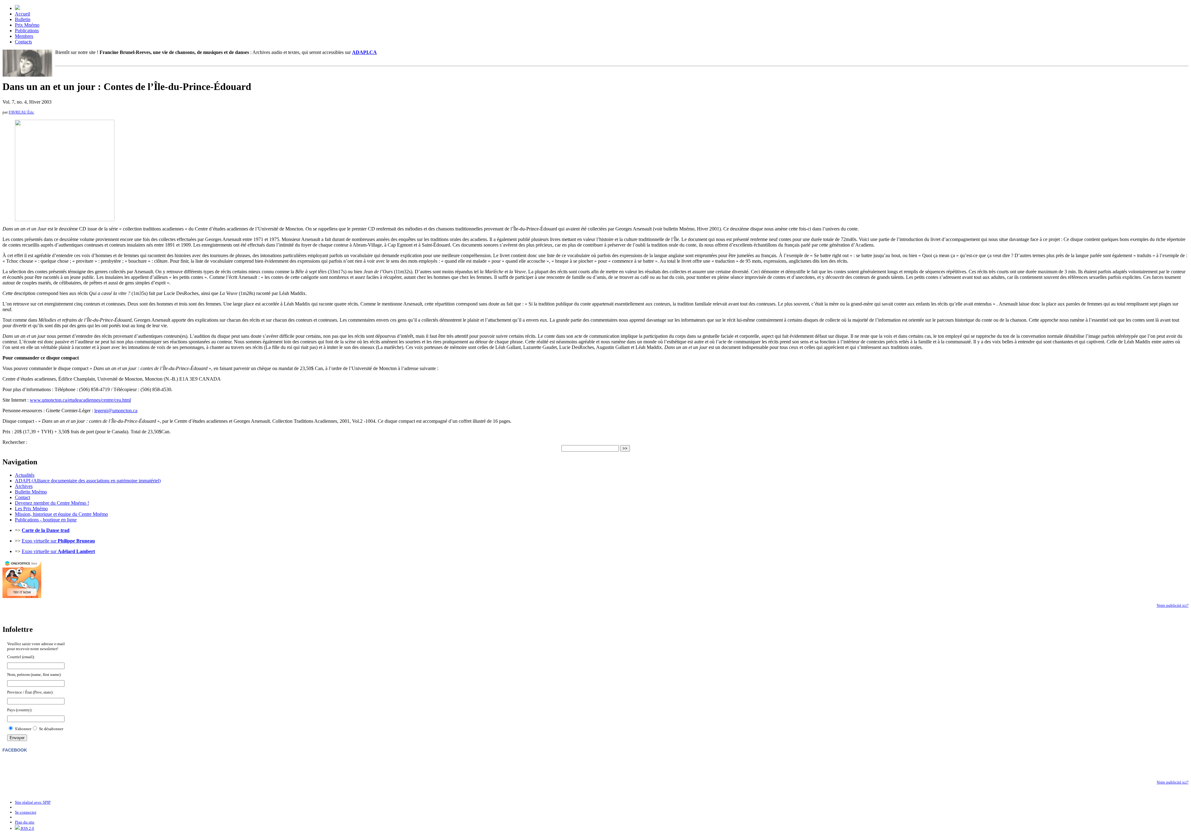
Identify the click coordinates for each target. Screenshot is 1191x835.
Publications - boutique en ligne (46, 519)
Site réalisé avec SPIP (33, 802)
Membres (24, 36)
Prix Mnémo (27, 25)
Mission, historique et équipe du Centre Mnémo (61, 514)
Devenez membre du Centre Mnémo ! (52, 503)
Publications (27, 30)
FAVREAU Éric (21, 112)
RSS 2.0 (27, 828)
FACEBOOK (14, 750)
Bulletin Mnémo (31, 491)
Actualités (24, 475)
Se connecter (25, 812)
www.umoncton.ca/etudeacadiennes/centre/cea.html (80, 400)
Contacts (23, 41)
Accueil (22, 13)
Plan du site (24, 822)
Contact (22, 497)
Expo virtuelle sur (58, 540)
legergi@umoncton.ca (115, 410)
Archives (24, 486)
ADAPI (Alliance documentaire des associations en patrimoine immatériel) (88, 480)
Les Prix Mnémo (31, 508)
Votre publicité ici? (1173, 605)
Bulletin (22, 19)
